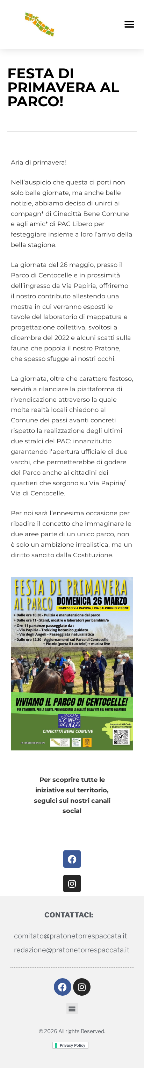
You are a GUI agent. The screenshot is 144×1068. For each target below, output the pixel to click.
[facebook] (62, 987)
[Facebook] (72, 859)
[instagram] (82, 987)
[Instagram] (72, 883)
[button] (129, 24)
